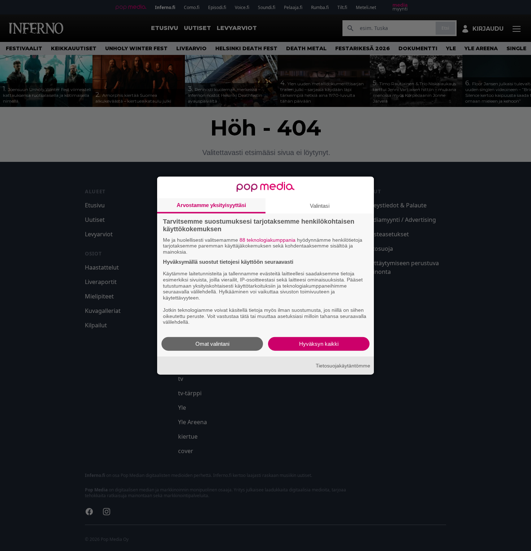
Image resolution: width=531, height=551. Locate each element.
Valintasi (319, 205)
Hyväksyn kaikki (318, 344)
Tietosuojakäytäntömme (343, 365)
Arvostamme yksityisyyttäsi (211, 205)
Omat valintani (212, 344)
